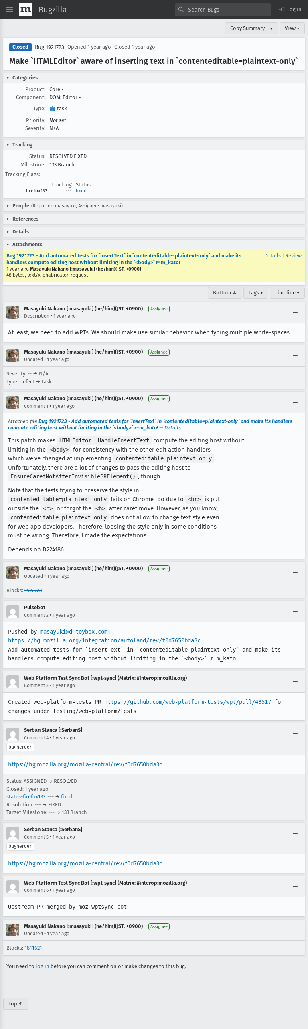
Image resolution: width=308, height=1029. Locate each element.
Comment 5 (36, 837)
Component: (30, 97)
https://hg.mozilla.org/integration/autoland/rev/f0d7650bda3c (104, 640)
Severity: (35, 128)
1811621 (33, 948)
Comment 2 (36, 615)
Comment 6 (36, 890)
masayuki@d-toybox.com (73, 631)
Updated (33, 359)
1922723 (33, 590)
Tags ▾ (256, 293)
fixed (81, 191)
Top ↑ (15, 1004)
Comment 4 (36, 738)
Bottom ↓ (225, 293)
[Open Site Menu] (9, 9)
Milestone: (32, 165)
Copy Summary (247, 28)
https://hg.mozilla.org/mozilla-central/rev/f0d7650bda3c (85, 764)
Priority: (35, 120)
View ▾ (292, 28)
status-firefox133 (25, 797)
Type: (39, 108)
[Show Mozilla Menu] (25, 9)
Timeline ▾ (287, 293)
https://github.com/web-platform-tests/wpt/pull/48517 (187, 702)
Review (293, 256)
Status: (37, 156)
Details (272, 256)
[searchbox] (223, 9)
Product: (35, 89)
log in (42, 966)
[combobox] (223, 9)
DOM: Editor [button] (65, 97)
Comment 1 (36, 406)
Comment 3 (36, 685)
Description (36, 316)
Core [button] (56, 89)
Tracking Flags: (22, 174)
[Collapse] (295, 312)
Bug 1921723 (49, 47)
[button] (289, 9)
